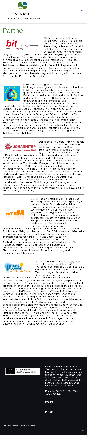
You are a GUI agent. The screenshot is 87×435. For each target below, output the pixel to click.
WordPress (32, 425)
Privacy (49, 411)
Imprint (49, 401)
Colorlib (15, 425)
